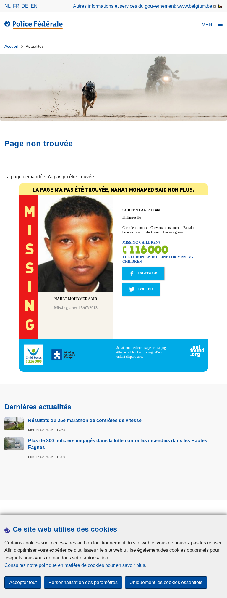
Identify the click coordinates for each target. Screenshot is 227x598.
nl (7, 6)
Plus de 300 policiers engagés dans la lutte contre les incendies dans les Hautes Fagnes (117, 444)
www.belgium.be (194, 6)
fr (16, 6)
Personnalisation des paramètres (83, 582)
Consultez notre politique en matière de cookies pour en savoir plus (74, 565)
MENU (209, 24)
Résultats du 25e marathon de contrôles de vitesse (85, 420)
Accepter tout (23, 582)
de (25, 6)
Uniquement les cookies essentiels (165, 582)
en (34, 6)
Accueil (11, 46)
